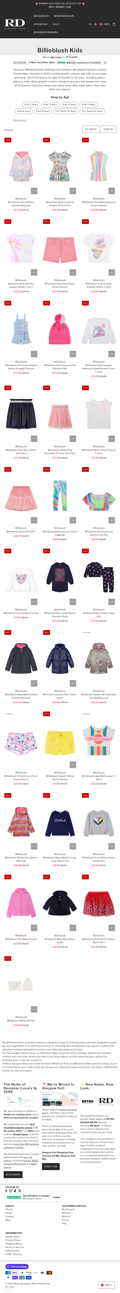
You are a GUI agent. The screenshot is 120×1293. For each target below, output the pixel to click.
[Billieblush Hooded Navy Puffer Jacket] (60, 658)
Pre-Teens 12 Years (92, 111)
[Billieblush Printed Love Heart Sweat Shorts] (21, 740)
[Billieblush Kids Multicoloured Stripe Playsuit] (98, 166)
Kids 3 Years (50, 104)
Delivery (66, 1213)
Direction (50, 1166)
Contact (9, 1216)
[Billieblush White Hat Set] (21, 984)
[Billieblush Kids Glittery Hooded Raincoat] (21, 166)
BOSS (35, 1160)
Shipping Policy (13, 1243)
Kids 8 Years (43, 111)
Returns (66, 1216)
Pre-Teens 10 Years (65, 111)
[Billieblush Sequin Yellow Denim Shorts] (60, 740)
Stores (9, 1209)
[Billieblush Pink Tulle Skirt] (21, 495)
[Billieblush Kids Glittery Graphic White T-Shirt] (21, 248)
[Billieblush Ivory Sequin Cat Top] (21, 577)
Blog (7, 1220)
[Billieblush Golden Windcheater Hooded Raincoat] (98, 658)
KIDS (68, 6)
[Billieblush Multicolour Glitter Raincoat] (21, 821)
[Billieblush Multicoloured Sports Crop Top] (98, 495)
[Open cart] (114, 24)
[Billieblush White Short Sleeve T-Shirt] (98, 414)
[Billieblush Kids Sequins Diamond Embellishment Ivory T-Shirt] (98, 329)
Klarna (65, 1220)
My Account (68, 1209)
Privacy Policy (13, 1240)
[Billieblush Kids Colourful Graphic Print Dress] (60, 166)
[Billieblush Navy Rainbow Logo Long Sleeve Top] (60, 821)
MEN (51, 6)
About (8, 1213)
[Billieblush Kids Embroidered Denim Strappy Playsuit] (21, 329)
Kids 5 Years (88, 104)
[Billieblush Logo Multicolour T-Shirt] (98, 740)
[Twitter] (20, 1190)
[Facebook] (6, 1190)
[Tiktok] (15, 1190)
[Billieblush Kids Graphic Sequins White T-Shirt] (98, 248)
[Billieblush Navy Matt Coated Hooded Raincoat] (21, 658)
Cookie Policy (12, 1236)
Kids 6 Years (24, 111)
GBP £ (107, 24)
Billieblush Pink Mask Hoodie (21, 939)
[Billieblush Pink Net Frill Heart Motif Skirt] (98, 903)
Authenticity (12, 1250)
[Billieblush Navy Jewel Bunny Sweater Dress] (60, 577)
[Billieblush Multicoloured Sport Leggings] (60, 495)
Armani (27, 1160)
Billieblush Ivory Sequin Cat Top (21, 613)
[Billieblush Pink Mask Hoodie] (21, 903)
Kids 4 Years (69, 104)
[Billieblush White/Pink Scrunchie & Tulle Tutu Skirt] (60, 414)
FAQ (64, 1223)
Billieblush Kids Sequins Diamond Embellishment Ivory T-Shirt (98, 368)
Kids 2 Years (31, 104)
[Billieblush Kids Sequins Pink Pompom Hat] (60, 329)
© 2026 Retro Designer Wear (21, 1283)
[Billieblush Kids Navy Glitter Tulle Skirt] (21, 414)
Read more (13, 1174)
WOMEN (60, 6)
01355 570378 (17, 62)
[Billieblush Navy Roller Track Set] (98, 577)
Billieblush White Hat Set (21, 1020)
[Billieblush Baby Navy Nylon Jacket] (60, 903)
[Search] (90, 24)
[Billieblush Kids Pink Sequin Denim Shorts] (60, 248)
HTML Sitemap (13, 1254)
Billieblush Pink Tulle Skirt (21, 531)
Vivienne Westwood (15, 1164)
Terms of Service (14, 1247)
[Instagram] (10, 1190)
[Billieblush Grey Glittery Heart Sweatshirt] (98, 821)
